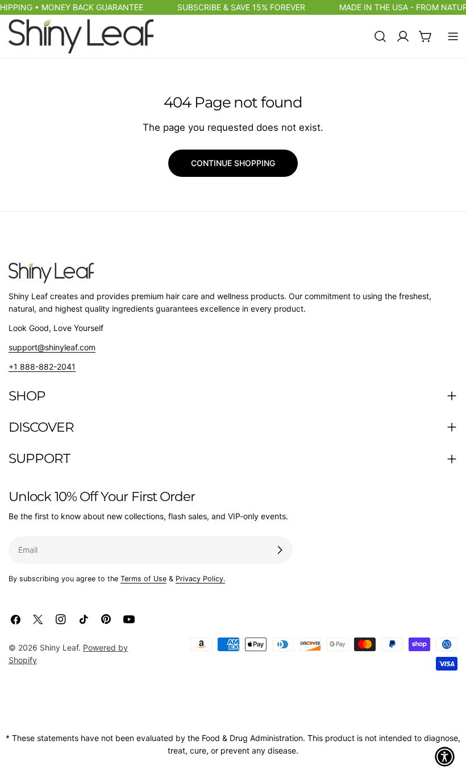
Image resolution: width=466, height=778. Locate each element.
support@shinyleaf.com (52, 347)
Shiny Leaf (59, 647)
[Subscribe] (280, 550)
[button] (445, 757)
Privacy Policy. (200, 578)
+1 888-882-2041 (42, 366)
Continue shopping (233, 163)
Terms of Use (143, 578)
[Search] (380, 36)
